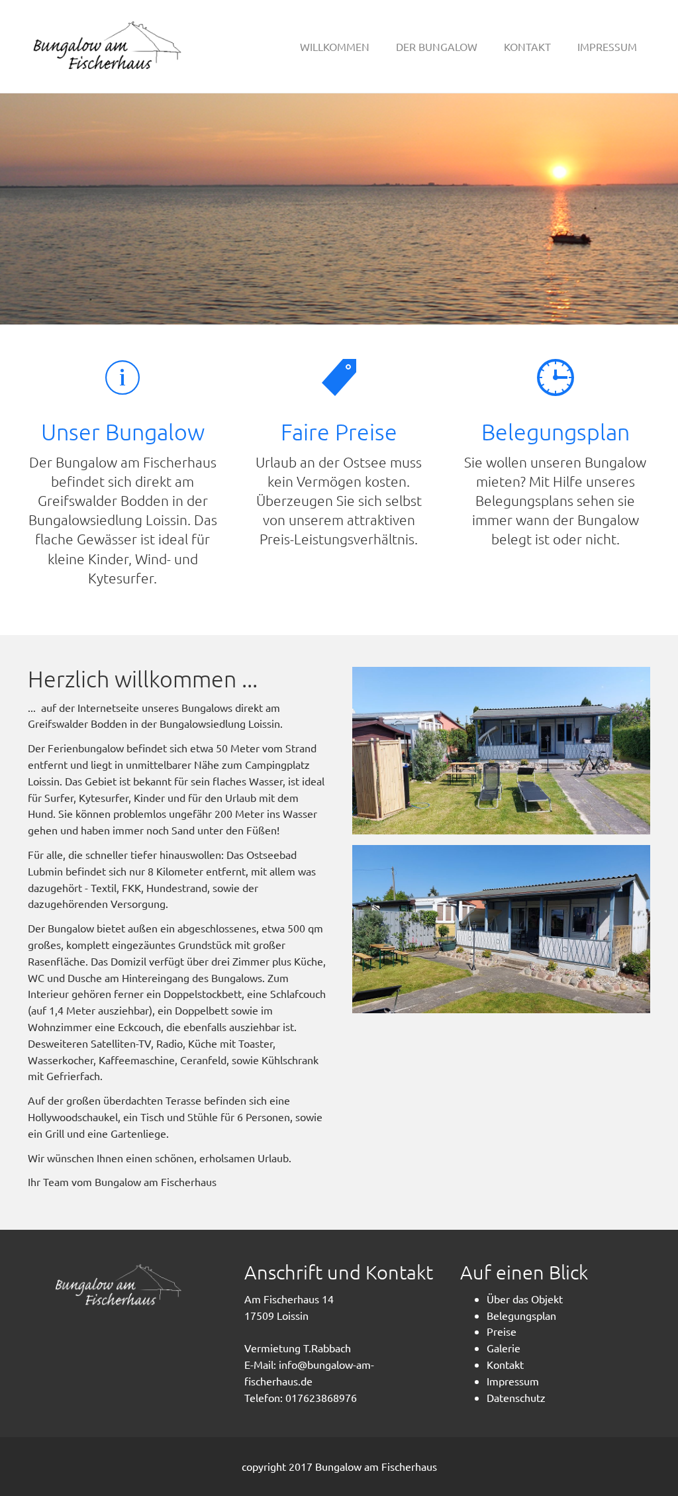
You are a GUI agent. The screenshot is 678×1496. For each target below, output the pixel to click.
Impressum (513, 1380)
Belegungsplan (555, 432)
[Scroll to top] (636, 1454)
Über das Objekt (525, 1298)
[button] (437, 46)
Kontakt (505, 1364)
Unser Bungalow (123, 432)
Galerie (503, 1347)
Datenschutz (516, 1397)
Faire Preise (339, 432)
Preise (501, 1331)
